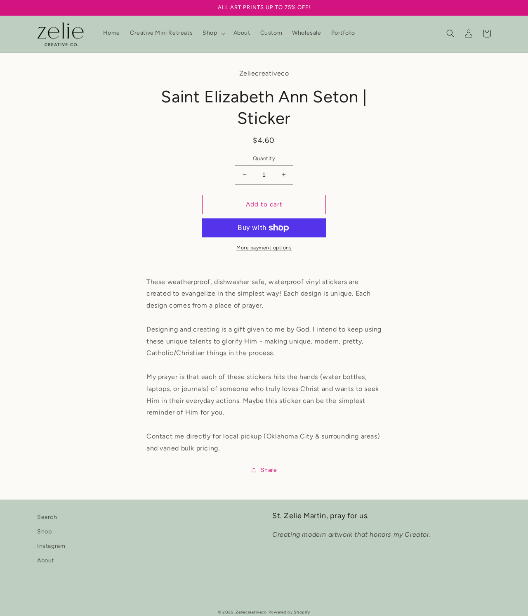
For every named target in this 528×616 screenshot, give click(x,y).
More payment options (264, 248)
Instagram (51, 546)
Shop (44, 531)
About (45, 560)
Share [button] (269, 470)
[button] (213, 33)
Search (47, 517)
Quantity (264, 158)
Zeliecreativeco (251, 612)
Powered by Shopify (290, 612)
